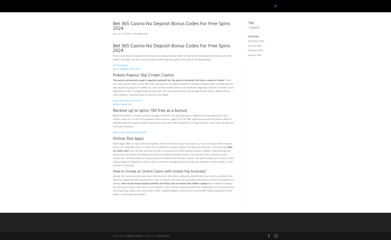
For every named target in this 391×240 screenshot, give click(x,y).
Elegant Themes (134, 235)
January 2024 (254, 45)
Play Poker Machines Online (127, 100)
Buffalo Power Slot (122, 104)
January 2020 (254, 55)
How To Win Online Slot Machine (129, 132)
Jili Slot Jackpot (120, 65)
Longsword (254, 27)
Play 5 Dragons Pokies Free (126, 68)
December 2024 (256, 41)
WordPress (163, 235)
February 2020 (255, 50)
